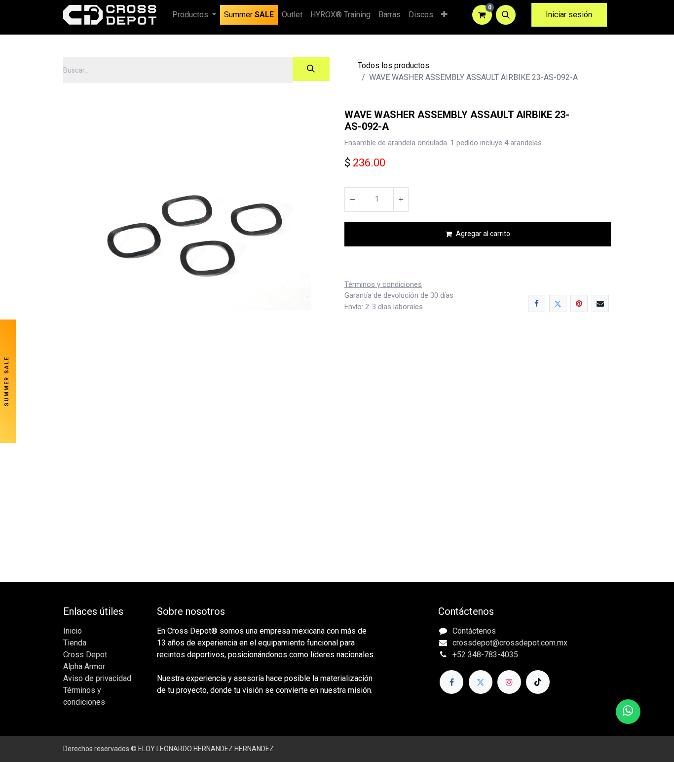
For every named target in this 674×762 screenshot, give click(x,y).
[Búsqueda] (311, 69)
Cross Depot (85, 654)
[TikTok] (538, 682)
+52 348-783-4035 (485, 654)
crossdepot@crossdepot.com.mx (509, 642)
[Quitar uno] (352, 199)
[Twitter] (557, 303)
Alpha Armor (84, 666)
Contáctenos (474, 631)
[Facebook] (536, 303)
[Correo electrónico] (600, 303)
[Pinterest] (579, 303)
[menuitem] (249, 15)
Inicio (72, 631)
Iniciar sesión (569, 14)
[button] (506, 15)
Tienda (74, 642)
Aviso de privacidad (97, 678)
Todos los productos (393, 65)
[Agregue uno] (400, 199)
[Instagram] (509, 682)
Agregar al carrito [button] (483, 234)
